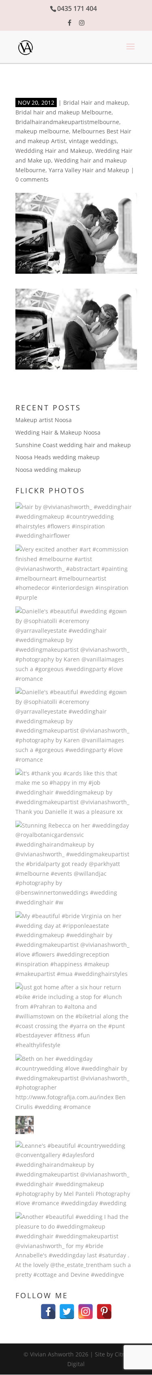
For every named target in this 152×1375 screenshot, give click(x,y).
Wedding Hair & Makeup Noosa (58, 432)
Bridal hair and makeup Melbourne (63, 112)
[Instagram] (85, 1308)
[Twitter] (66, 1308)
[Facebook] (48, 1308)
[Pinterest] (104, 1308)
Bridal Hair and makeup (95, 102)
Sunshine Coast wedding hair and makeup (73, 445)
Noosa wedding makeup (48, 469)
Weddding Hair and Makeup (53, 150)
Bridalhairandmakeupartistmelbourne (67, 122)
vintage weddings (93, 141)
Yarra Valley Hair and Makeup (89, 170)
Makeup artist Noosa (43, 420)
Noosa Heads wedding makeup (57, 457)
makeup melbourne (42, 131)
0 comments (32, 179)
